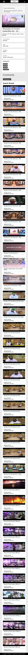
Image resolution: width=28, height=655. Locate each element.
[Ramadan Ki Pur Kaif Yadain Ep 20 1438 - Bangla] (14, 295)
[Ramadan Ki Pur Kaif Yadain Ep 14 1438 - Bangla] (14, 311)
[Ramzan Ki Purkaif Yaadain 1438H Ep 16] (14, 578)
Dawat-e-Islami (7, 8)
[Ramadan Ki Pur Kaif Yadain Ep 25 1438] (14, 390)
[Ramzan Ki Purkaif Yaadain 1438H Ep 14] (14, 594)
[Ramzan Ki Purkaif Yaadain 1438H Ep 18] (14, 500)
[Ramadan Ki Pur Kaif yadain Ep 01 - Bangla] (14, 468)
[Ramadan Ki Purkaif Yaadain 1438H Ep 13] (14, 610)
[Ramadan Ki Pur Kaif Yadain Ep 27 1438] (14, 358)
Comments (7, 79)
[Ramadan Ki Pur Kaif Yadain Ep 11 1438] (14, 452)
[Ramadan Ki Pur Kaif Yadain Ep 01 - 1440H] (14, 231)
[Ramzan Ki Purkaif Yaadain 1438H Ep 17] (14, 547)
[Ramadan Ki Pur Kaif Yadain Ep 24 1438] (14, 405)
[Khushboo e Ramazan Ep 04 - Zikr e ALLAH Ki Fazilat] (14, 263)
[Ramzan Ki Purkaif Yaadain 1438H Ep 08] (14, 641)
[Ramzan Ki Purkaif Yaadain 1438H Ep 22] (14, 515)
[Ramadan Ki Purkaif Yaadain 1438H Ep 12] (14, 625)
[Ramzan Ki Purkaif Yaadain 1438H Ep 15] (14, 563)
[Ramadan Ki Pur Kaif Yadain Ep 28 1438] (14, 342)
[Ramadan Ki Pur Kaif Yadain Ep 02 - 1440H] (14, 216)
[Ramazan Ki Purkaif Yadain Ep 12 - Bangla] (14, 90)
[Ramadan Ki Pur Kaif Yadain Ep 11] (14, 247)
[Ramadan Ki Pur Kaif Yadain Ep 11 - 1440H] (14, 121)
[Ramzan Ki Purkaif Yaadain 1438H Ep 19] (14, 484)
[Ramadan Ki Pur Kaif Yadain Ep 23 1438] (14, 421)
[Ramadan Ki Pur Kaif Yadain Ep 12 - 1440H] (14, 106)
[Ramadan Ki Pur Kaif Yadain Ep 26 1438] (14, 374)
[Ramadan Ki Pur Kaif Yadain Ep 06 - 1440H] (14, 169)
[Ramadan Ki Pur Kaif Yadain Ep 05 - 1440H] (14, 184)
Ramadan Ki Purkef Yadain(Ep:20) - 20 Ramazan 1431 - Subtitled (13, 11)
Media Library (12, 8)
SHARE (5, 69)
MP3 (5, 65)
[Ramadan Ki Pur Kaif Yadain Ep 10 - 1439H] (14, 280)
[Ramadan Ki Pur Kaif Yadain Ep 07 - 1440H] (14, 153)
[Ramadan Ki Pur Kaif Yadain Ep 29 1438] (14, 327)
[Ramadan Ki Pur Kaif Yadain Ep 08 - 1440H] (14, 137)
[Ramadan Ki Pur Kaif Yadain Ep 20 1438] (14, 437)
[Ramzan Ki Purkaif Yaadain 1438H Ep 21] (14, 531)
